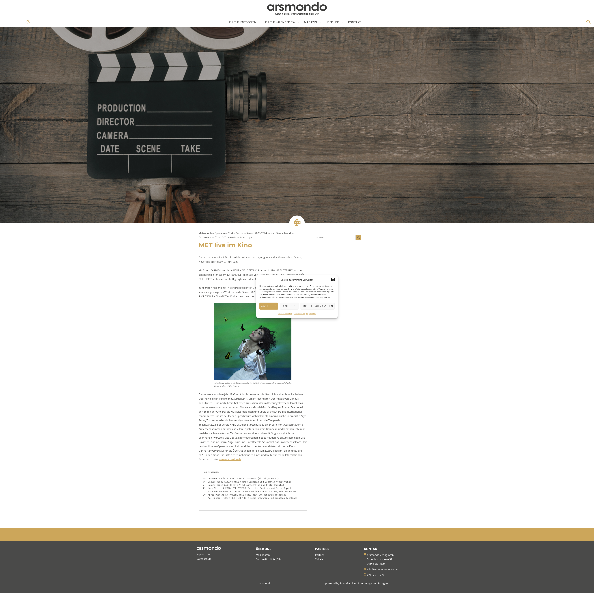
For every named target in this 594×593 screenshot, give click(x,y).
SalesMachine (348, 583)
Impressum (311, 313)
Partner (319, 555)
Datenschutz (299, 313)
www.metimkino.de (230, 459)
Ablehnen (289, 306)
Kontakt (354, 22)
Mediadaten (263, 555)
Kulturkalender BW (280, 22)
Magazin (310, 22)
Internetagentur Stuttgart (373, 583)
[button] (333, 279)
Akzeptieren (269, 306)
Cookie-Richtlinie (285, 313)
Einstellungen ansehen (317, 306)
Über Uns (332, 22)
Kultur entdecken (242, 22)
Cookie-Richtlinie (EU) (268, 559)
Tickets (319, 559)
